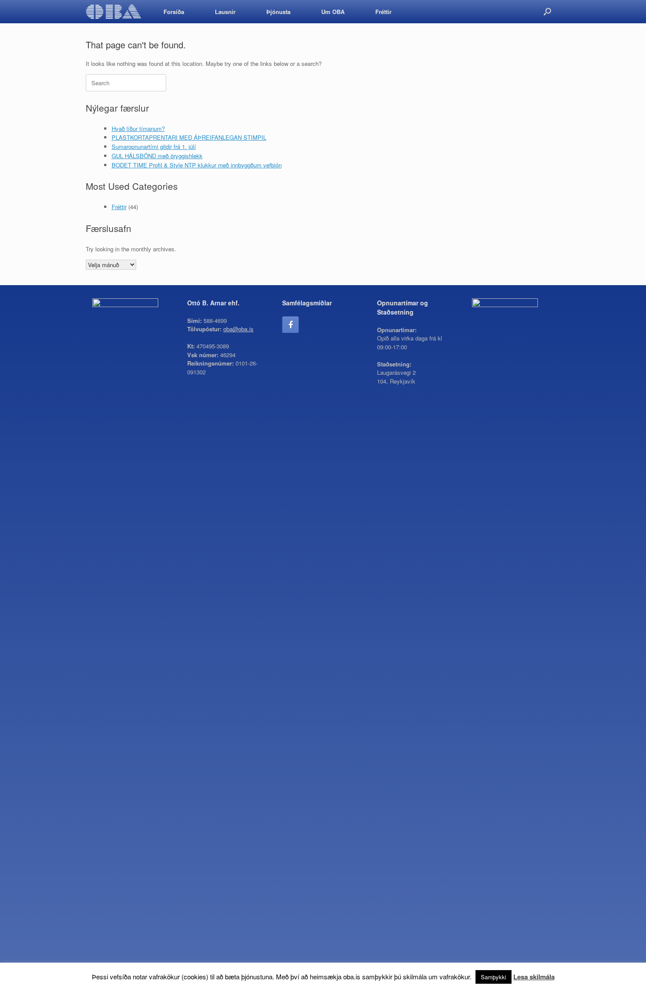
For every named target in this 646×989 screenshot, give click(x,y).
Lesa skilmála (534, 977)
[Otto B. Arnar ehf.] (114, 11)
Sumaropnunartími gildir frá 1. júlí (154, 146)
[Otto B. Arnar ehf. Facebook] (290, 324)
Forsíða (173, 11)
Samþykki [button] (493, 977)
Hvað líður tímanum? (138, 128)
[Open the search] (547, 11)
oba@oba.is (238, 329)
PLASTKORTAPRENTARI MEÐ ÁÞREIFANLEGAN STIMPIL (189, 137)
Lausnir (225, 11)
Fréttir (383, 11)
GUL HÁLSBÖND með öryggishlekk (157, 156)
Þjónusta (278, 11)
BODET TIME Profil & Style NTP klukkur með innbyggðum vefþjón (197, 165)
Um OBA (333, 11)
